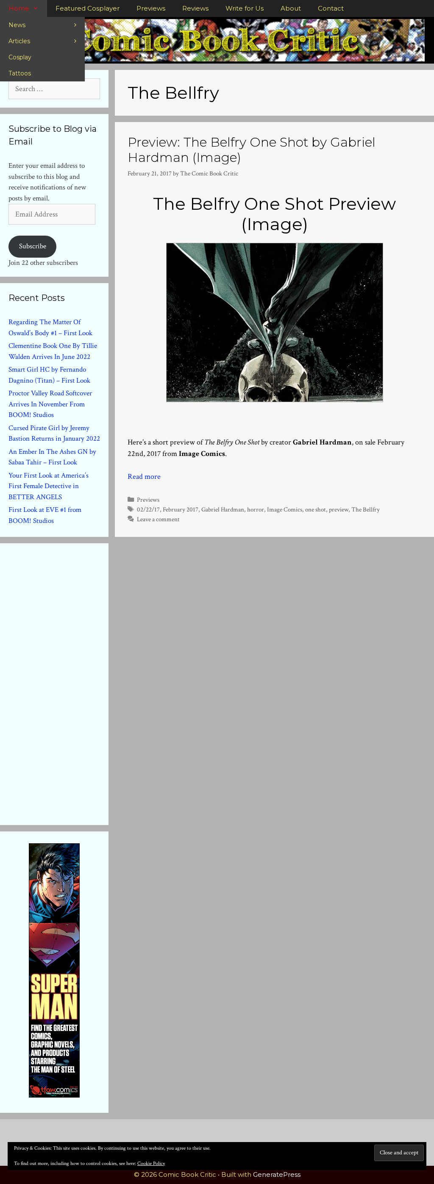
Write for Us (244, 8)
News (16, 25)
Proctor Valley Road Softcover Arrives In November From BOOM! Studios (50, 404)
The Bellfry (365, 509)
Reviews (195, 8)
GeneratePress (276, 1174)
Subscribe (32, 246)
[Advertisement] (72, 682)
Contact (331, 8)
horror (255, 509)
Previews (150, 8)
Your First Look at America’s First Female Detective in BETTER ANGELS (48, 486)
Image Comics (284, 509)
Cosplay (19, 57)
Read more (144, 476)
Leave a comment (158, 519)
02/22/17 (148, 509)
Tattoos (19, 73)
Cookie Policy (151, 1163)
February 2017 (180, 509)
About (291, 8)
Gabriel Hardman (222, 509)
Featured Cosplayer (88, 8)
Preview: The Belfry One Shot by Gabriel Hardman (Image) (252, 149)
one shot (315, 509)
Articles (19, 41)
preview (338, 509)
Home (18, 8)
